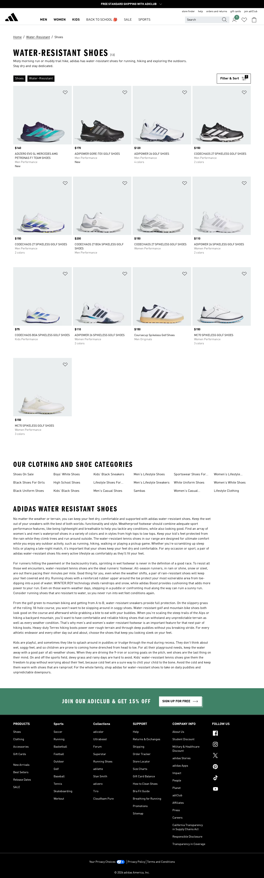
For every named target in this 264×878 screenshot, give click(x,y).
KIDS (76, 19)
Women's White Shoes (230, 482)
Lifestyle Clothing (226, 491)
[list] (115, 78)
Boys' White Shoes (66, 474)
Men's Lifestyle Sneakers (152, 482)
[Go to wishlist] (244, 20)
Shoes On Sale (23, 474)
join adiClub (250, 11)
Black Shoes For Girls (29, 482)
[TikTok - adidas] (231, 778)
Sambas (139, 491)
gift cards (235, 11)
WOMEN (60, 19)
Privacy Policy (136, 861)
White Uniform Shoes (189, 482)
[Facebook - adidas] (231, 733)
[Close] (99, 868)
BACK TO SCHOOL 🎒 (101, 19)
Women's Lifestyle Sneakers (227, 475)
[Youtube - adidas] (231, 789)
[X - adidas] (231, 756)
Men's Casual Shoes (107, 491)
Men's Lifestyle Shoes (149, 474)
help (200, 11)
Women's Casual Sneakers (186, 491)
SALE (128, 19)
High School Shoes (66, 482)
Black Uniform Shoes (28, 491)
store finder (188, 11)
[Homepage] (11, 18)
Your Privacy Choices (102, 861)
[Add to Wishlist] (65, 93)
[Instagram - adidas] (231, 745)
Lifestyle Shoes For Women (107, 483)
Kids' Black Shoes (66, 491)
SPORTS (144, 19)
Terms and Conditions (161, 861)
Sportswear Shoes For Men (190, 475)
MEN (43, 19)
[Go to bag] (254, 20)
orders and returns (216, 11)
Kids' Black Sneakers (108, 474)
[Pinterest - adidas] (231, 767)
